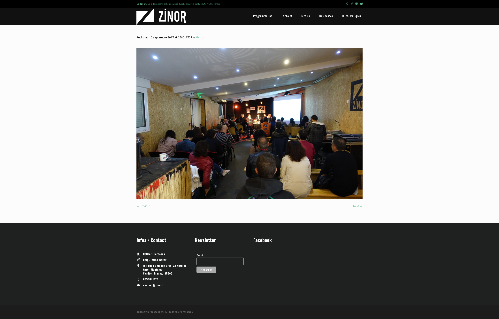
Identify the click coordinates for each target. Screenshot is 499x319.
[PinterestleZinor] (347, 4)
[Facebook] (351, 4)
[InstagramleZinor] (356, 4)
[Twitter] (361, 4)
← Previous (143, 206)
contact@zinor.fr (154, 285)
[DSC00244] (249, 123)
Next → (358, 206)
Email (199, 255)
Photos (200, 37)
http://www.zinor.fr (154, 260)
